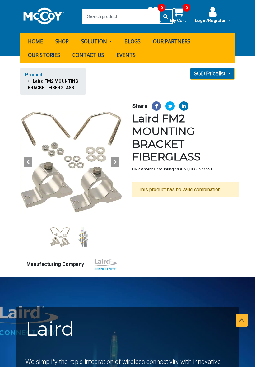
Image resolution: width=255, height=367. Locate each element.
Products (35, 74)
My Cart (179, 14)
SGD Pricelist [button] (210, 74)
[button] (28, 162)
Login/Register (211, 20)
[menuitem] (35, 41)
